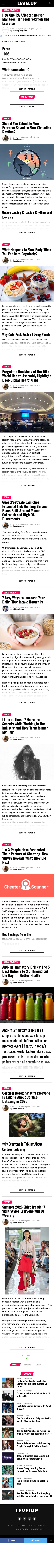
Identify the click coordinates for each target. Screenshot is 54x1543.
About (11, 1526)
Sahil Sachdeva (18, 609)
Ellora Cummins (18, 139)
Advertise (21, 1526)
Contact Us (36, 1529)
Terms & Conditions (37, 1526)
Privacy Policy (21, 1529)
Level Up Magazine (19, 31)
